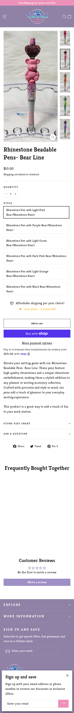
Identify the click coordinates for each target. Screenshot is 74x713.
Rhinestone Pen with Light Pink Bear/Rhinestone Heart (25, 212)
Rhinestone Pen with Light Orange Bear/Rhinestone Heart (27, 274)
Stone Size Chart (17, 423)
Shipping (8, 174)
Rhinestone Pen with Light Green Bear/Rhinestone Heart (26, 243)
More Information (24, 616)
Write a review (37, 582)
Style (8, 203)
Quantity (11, 187)
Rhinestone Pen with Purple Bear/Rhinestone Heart (34, 227)
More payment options (37, 343)
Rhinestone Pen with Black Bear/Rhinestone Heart (33, 289)
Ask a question (15, 433)
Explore (12, 605)
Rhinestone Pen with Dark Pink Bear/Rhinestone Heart (36, 258)
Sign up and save (22, 629)
